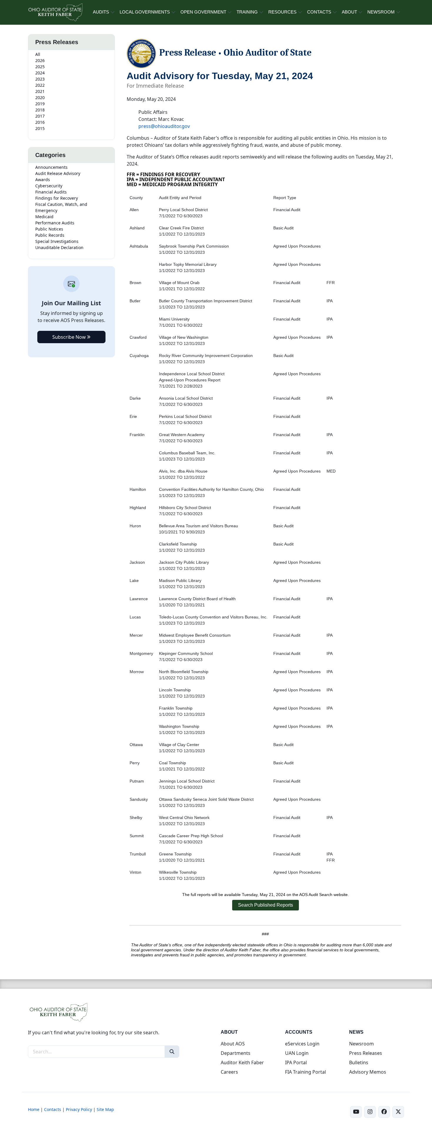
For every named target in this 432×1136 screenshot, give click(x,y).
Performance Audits (54, 223)
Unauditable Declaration (59, 247)
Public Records (49, 235)
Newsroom (361, 1043)
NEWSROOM (381, 11)
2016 (40, 122)
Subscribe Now (69, 337)
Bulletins (358, 1062)
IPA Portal (296, 1062)
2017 (40, 116)
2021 (40, 91)
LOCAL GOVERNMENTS (145, 11)
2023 (40, 79)
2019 (40, 103)
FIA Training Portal (305, 1072)
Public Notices (49, 229)
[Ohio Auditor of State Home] (55, 12)
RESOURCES (282, 11)
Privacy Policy (79, 1109)
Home (33, 1109)
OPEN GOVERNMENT (203, 11)
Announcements (51, 167)
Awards (42, 179)
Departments (235, 1053)
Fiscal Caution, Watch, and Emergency (61, 207)
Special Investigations (56, 241)
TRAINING (247, 11)
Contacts (52, 1109)
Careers (229, 1072)
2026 (40, 60)
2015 (40, 128)
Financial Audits (51, 192)
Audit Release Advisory (57, 173)
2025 (40, 66)
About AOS (233, 1043)
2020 (40, 97)
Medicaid (44, 216)
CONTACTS (319, 11)
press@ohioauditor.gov (164, 126)
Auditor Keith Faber (242, 1062)
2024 (40, 73)
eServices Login (302, 1043)
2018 (40, 110)
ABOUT (349, 11)
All (37, 54)
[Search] (172, 1051)
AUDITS (101, 11)
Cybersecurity (48, 186)
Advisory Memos (367, 1072)
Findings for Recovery (56, 198)
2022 (40, 85)
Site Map (105, 1109)
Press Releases (365, 1053)
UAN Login (297, 1053)
